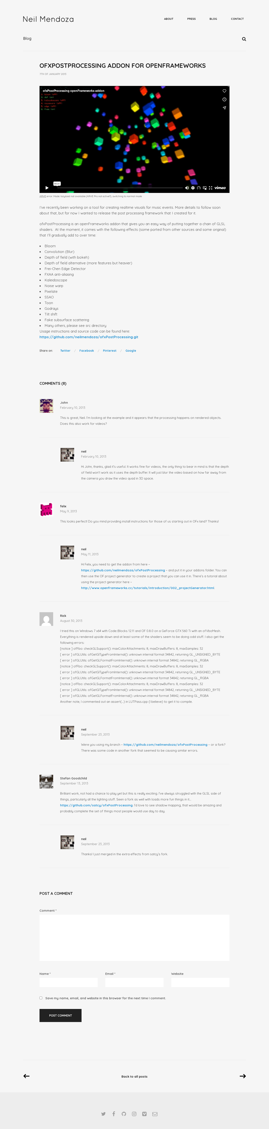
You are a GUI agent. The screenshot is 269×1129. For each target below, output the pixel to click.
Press (191, 18)
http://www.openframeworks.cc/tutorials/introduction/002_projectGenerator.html (147, 588)
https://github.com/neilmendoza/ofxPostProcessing (123, 570)
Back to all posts (134, 1076)
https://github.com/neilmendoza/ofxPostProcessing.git (89, 337)
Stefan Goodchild (73, 778)
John (64, 403)
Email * (110, 973)
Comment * (48, 910)
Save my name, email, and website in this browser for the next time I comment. (105, 998)
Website (177, 973)
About (168, 18)
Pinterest (109, 351)
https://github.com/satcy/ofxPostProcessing (96, 805)
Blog (213, 18)
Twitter (65, 351)
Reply (225, 403)
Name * (45, 973)
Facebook (86, 351)
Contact (237, 18)
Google (130, 351)
